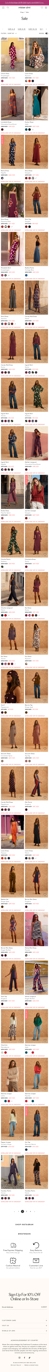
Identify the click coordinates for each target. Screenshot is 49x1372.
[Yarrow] (36, 372)
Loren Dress (29, 74)
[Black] (29, 129)
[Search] (8, 7)
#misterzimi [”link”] (24, 1234)
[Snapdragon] (2, 81)
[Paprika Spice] (2, 518)
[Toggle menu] (3, 7)
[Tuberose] (29, 615)
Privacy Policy (16, 1365)
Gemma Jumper (30, 1046)
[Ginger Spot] (5, 712)
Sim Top (30, 1143)
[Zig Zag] (26, 761)
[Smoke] (32, 858)
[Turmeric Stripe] (2, 1149)
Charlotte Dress (30, 560)
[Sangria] (26, 178)
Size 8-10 (22, 29)
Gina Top (28, 220)
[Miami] (32, 81)
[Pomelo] (26, 955)
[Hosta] (26, 324)
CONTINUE (24, 691)
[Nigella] (2, 178)
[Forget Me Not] (2, 955)
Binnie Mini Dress (31, 900)
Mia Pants (28, 803)
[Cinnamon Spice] (2, 761)
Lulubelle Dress (9, 123)
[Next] (45, 29)
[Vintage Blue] (26, 275)
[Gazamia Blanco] (32, 178)
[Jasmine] (2, 324)
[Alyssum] (26, 81)
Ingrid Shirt (29, 366)
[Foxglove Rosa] (5, 615)
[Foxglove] (26, 809)
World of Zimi (8, 1331)
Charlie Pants (5, 560)
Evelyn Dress (29, 123)
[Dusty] (29, 324)
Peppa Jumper (6, 1143)
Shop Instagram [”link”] (24, 1224)
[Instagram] (19, 1358)
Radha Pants (29, 269)
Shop (22, 12)
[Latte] (29, 1052)
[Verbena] (32, 372)
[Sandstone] (5, 275)
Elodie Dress (5, 512)
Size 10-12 (33, 29)
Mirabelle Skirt (6, 269)
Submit (44, 1307)
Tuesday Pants (6, 1192)
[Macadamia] (2, 1052)
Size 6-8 (11, 29)
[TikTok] (30, 1358)
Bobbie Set (5, 900)
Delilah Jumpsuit (33, 463)
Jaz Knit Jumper (30, 512)
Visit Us (5, 1325)
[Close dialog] (46, 668)
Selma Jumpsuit (30, 997)
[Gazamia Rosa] (29, 178)
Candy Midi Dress (31, 317)
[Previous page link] (14, 1211)
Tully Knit (5, 1046)
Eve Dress (28, 657)
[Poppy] (5, 1052)
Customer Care (9, 1320)
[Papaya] (29, 81)
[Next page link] (35, 1211)
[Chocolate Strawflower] (2, 129)
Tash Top (4, 997)
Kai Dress (28, 609)
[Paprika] (32, 1052)
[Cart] (46, 7)
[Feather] (32, 615)
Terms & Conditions (31, 1365)
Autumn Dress (6, 755)
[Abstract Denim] (26, 1149)
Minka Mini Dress (31, 949)
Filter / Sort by (7, 33)
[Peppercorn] (32, 324)
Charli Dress (5, 74)
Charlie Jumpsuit (7, 609)
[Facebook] (24, 1358)
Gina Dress (28, 172)
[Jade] (26, 129)
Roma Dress (5, 172)
